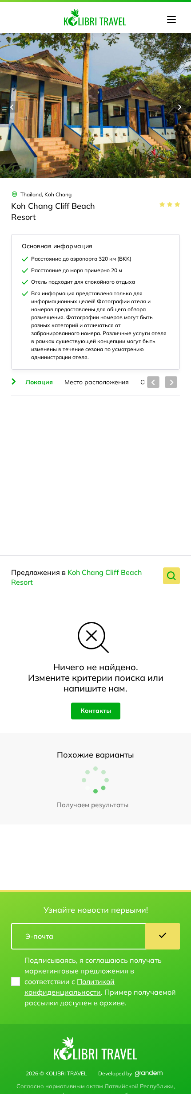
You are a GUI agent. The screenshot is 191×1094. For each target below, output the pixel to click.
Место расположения (96, 382)
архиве (112, 1002)
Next (179, 106)
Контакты (95, 711)
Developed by (115, 1073)
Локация (39, 382)
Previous (12, 106)
